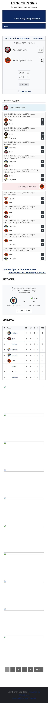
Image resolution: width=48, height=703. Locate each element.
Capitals (14, 333)
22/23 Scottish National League (17, 38)
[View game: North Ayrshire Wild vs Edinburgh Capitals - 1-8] (24, 254)
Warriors (15, 377)
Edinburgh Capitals (24, 3)
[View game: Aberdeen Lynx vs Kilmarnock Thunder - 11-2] (24, 133)
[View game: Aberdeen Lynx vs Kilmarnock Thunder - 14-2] (24, 175)
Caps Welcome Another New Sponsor (24, 444)
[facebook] (21, 14)
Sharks (14, 372)
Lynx (13, 338)
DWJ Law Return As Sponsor (19, 500)
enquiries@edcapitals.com (27, 18)
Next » (39, 669)
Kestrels (14, 355)
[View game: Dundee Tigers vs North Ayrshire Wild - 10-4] (24, 198)
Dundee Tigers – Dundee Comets (19, 269)
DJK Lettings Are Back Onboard (21, 389)
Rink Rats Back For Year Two (20, 417)
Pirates (14, 366)
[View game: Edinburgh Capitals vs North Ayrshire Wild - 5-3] (24, 226)
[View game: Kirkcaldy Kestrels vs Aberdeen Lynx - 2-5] (24, 147)
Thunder (14, 350)
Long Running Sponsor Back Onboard (25, 528)
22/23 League (37, 38)
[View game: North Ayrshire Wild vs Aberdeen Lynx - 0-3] (24, 119)
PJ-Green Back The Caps (17, 555)
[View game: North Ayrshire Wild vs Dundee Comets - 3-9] (24, 240)
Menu (6, 26)
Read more (21, 403)
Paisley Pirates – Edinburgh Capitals (27, 272)
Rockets (14, 344)
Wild (13, 361)
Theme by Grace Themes (24, 698)
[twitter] (26, 14)
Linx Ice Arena (25, 91)
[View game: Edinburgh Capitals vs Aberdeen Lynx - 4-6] (24, 161)
